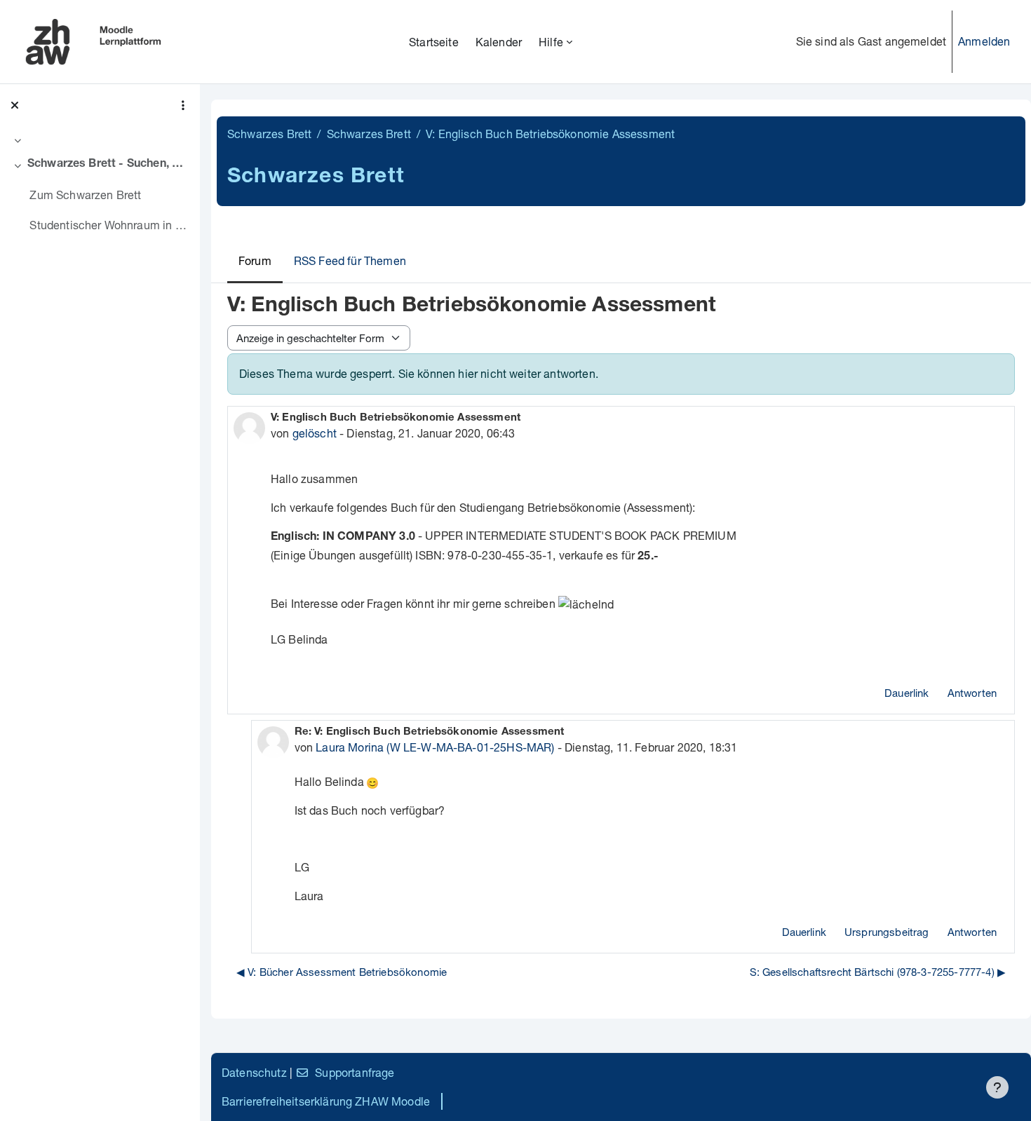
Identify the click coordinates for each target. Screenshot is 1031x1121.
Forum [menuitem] (254, 260)
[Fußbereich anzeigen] (997, 1087)
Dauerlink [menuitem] (906, 692)
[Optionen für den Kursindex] (183, 105)
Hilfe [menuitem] (551, 41)
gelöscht (314, 433)
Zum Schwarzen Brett (85, 194)
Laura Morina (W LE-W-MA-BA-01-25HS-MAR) (435, 747)
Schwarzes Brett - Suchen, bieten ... (108, 164)
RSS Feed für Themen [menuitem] (350, 260)
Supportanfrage (354, 1072)
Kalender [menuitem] (499, 41)
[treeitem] (99, 140)
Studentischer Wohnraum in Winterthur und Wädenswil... (109, 224)
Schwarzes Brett (269, 133)
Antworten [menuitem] (972, 692)
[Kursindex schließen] (15, 105)
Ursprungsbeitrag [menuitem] (886, 931)
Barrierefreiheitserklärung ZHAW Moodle (326, 1101)
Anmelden (984, 41)
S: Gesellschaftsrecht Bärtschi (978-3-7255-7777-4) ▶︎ (878, 971)
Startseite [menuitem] (434, 41)
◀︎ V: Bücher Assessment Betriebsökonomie (341, 971)
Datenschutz (254, 1072)
